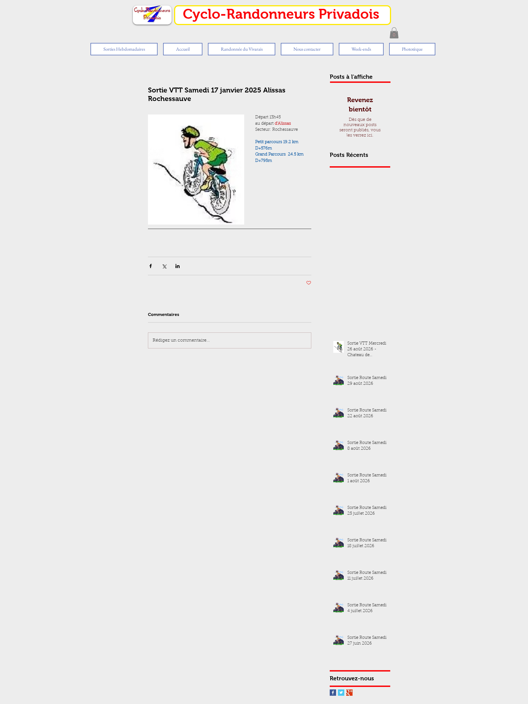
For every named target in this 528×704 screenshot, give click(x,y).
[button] (394, 33)
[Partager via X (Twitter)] (164, 266)
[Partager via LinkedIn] (177, 266)
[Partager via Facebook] (150, 266)
